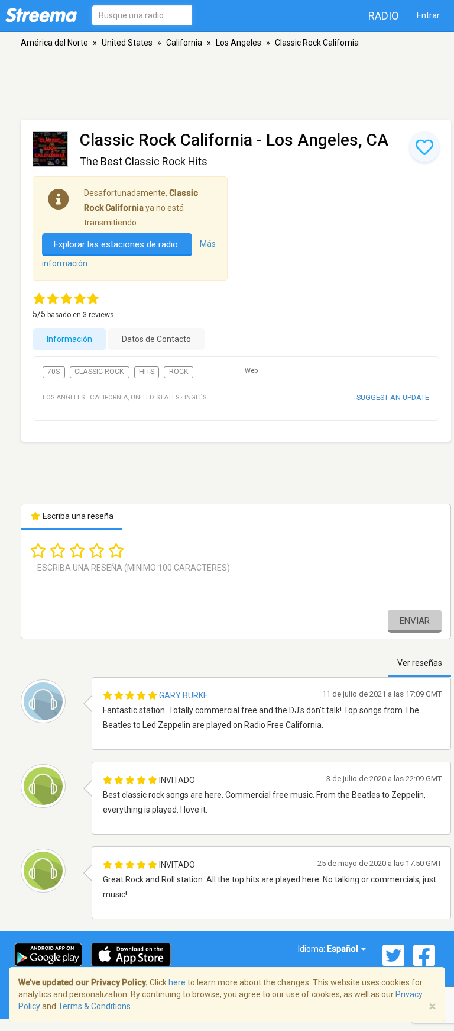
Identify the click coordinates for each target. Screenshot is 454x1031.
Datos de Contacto (156, 339)
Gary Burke (183, 695)
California (184, 42)
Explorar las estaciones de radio (117, 244)
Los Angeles (238, 42)
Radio (383, 15)
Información (69, 339)
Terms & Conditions (94, 1006)
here (177, 982)
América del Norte (54, 42)
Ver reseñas (419, 663)
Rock (179, 372)
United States (127, 42)
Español (343, 948)
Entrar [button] (428, 15)
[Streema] (41, 15)
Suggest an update (392, 397)
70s (53, 372)
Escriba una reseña (77, 516)
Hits (146, 372)
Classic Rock (99, 372)
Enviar (415, 621)
